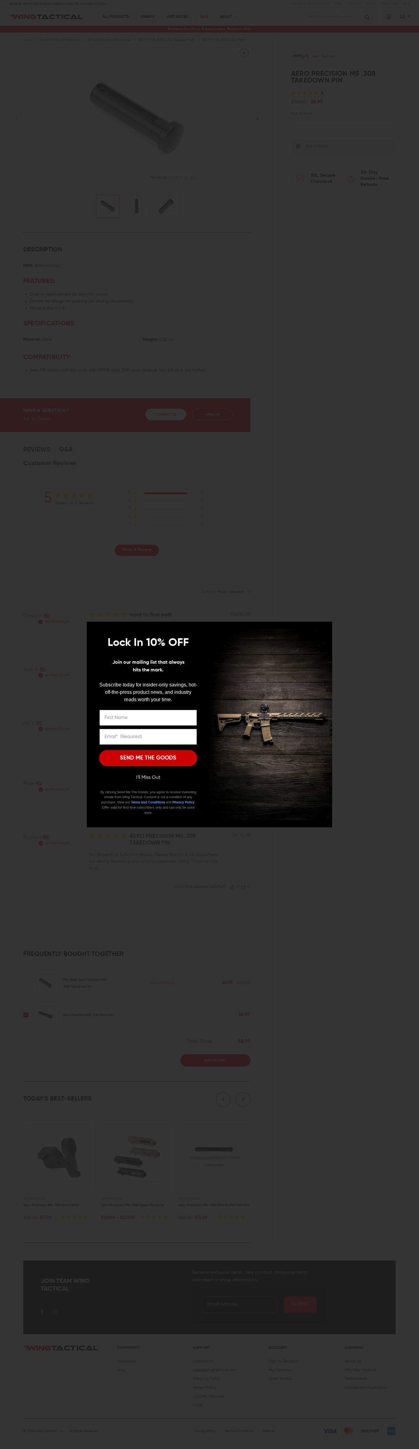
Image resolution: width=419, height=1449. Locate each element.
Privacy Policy (183, 802)
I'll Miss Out (148, 777)
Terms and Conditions (148, 802)
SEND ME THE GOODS (148, 758)
